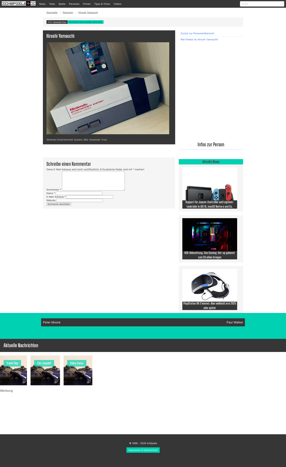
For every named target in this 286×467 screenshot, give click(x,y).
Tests (52, 3)
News (42, 3)
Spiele (62, 3)
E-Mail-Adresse (56, 196)
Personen (74, 3)
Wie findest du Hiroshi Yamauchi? (199, 39)
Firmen (87, 3)
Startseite (51, 12)
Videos (117, 3)
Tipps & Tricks (102, 3)
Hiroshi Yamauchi (88, 12)
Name (50, 193)
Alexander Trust (59, 22)
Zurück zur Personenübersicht (197, 33)
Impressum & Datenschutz (143, 450)
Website (50, 200)
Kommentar (53, 189)
